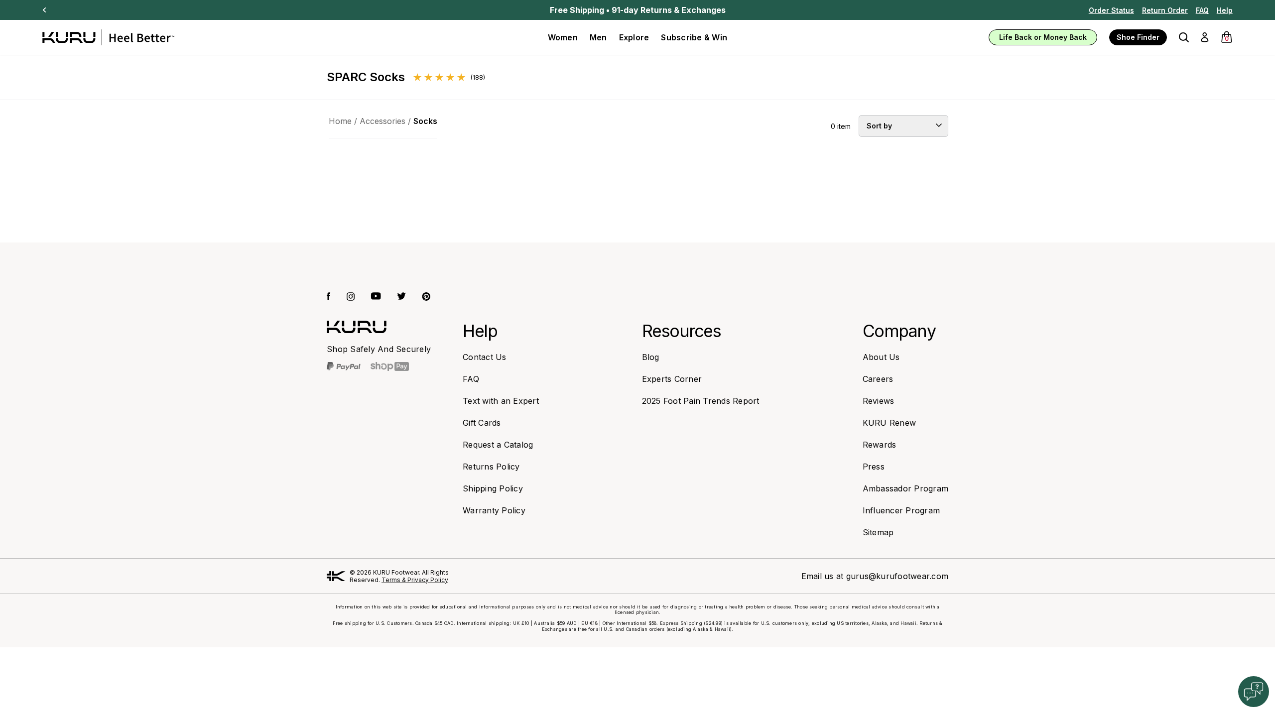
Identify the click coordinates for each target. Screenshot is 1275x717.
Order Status (1111, 10)
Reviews (878, 401)
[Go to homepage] (356, 327)
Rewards (879, 445)
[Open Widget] (1253, 691)
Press (874, 467)
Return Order (1165, 10)
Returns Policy (491, 467)
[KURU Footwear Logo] (108, 37)
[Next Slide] (44, 10)
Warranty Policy (494, 510)
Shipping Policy (493, 488)
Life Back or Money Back (1043, 37)
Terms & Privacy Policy (415, 580)
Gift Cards (482, 423)
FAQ (1202, 10)
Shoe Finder (1138, 37)
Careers (878, 379)
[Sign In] (1204, 37)
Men (598, 37)
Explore (634, 37)
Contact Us (485, 357)
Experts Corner (672, 379)
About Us (881, 357)
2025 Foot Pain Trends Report (701, 401)
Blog (650, 357)
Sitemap (878, 532)
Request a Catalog (498, 445)
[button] (1184, 37)
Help (1225, 10)
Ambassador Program (906, 488)
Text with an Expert (501, 401)
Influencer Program (901, 510)
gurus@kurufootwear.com (897, 576)
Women (563, 37)
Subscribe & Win (694, 37)
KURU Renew (889, 423)
